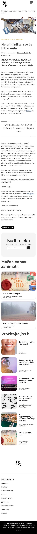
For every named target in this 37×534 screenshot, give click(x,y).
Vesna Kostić (22, 406)
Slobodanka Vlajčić (24, 53)
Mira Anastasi (29, 370)
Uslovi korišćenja (7, 491)
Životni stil (5, 502)
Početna (4, 11)
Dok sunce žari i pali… (12, 294)
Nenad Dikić (12, 326)
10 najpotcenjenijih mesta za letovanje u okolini (27, 418)
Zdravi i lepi (5, 509)
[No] (35, 528)
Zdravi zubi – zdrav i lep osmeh (26, 343)
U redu (18, 530)
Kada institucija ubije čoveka (15, 323)
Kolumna (18, 39)
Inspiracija (12, 11)
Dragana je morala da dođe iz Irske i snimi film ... (26, 380)
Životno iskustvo (7, 506)
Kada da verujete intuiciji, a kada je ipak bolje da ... (26, 362)
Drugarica (30, 194)
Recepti (4, 513)
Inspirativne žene (7, 227)
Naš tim (4, 494)
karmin (28, 111)
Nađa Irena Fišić (29, 424)
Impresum (5, 483)
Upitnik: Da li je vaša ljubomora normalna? (25, 398)
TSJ (22, 352)
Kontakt (4, 487)
